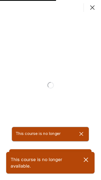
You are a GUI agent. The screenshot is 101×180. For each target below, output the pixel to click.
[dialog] (50, 90)
